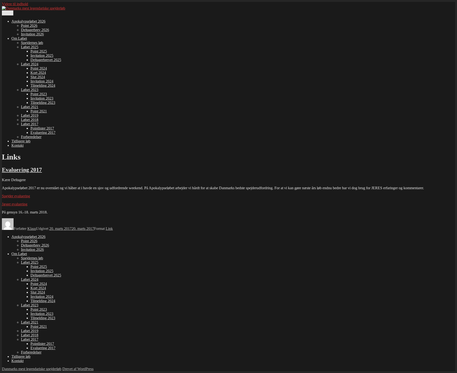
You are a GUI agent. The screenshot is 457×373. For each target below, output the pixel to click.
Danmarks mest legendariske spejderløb (31, 369)
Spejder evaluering (16, 196)
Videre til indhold (15, 4)
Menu (7, 13)
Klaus (31, 229)
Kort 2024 (38, 73)
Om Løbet (19, 38)
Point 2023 (38, 94)
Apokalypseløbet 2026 (28, 21)
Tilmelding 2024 (42, 85)
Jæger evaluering (14, 204)
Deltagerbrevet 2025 (45, 60)
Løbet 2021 (29, 107)
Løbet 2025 (29, 47)
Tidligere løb (20, 141)
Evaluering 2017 (42, 133)
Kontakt (17, 145)
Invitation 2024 (41, 81)
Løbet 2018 (29, 120)
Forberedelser (31, 137)
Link (109, 229)
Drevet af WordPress (78, 369)
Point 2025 (38, 51)
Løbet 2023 (29, 90)
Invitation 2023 (41, 98)
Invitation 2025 (41, 55)
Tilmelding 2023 (42, 103)
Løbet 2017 (29, 124)
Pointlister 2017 (42, 128)
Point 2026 (29, 26)
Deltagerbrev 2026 (35, 30)
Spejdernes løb (32, 43)
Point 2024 (38, 68)
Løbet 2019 (29, 115)
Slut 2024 (37, 77)
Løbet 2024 (29, 64)
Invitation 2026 (32, 34)
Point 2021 (38, 111)
